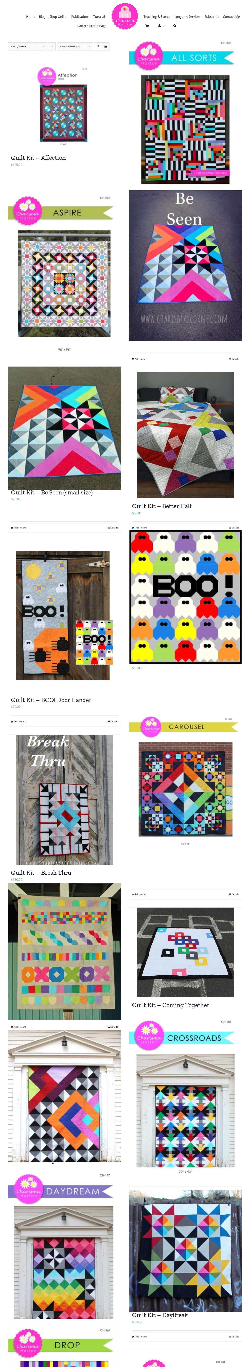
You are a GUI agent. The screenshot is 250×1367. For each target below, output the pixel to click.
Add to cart (141, 359)
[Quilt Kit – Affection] (64, 106)
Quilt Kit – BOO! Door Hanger (51, 700)
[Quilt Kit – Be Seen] (185, 265)
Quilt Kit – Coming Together (170, 1005)
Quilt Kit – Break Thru (41, 872)
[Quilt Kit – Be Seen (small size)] (64, 428)
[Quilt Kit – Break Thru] (64, 800)
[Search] (172, 26)
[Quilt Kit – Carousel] (185, 782)
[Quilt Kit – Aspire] (64, 273)
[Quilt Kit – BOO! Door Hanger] (64, 616)
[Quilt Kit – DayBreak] (185, 1251)
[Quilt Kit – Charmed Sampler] (64, 952)
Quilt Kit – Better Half (162, 506)
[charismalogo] (125, 4)
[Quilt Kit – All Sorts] (185, 118)
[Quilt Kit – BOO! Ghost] (185, 597)
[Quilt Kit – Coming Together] (185, 952)
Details (235, 359)
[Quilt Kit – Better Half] (185, 435)
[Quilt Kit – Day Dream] (64, 1251)
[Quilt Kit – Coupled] (64, 1096)
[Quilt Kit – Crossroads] (185, 1096)
